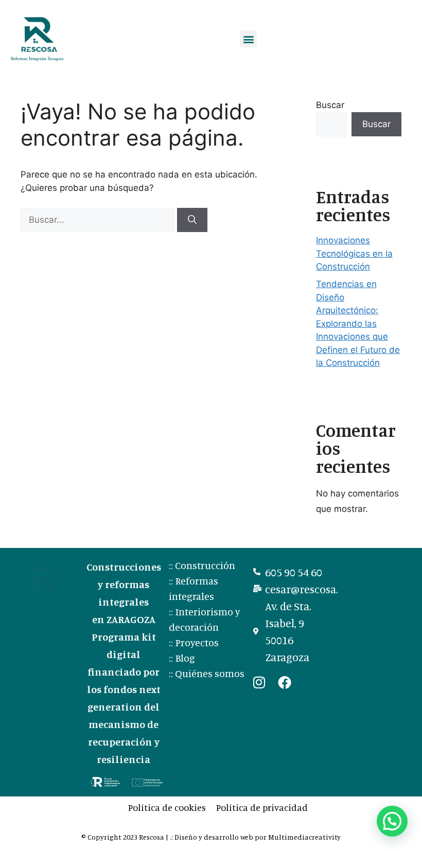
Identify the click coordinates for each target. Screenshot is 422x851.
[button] (248, 38)
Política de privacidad (262, 807)
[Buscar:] (99, 220)
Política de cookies (167, 807)
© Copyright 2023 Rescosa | (125, 836)
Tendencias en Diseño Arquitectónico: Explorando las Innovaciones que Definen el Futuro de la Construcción (358, 323)
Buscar (330, 105)
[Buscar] (192, 220)
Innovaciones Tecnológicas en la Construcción (354, 253)
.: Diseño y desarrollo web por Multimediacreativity (255, 836)
